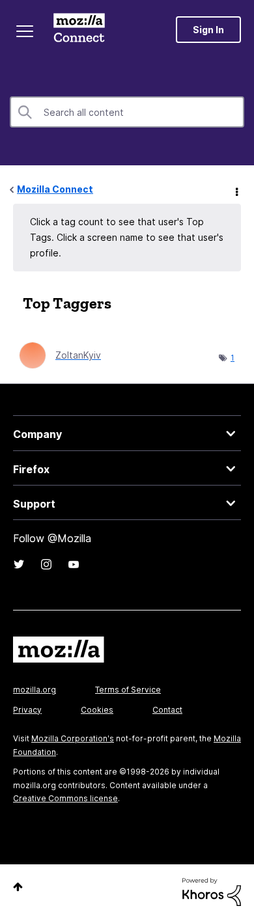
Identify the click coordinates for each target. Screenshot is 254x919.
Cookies (97, 710)
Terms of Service (128, 689)
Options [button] (235, 190)
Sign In (208, 29)
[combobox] (127, 112)
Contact (167, 710)
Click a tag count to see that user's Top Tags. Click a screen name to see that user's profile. (126, 237)
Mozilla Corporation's (72, 738)
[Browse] (24, 31)
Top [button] (18, 887)
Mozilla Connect (79, 29)
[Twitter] (19, 564)
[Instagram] (46, 564)
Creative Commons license (65, 798)
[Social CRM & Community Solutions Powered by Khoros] (211, 890)
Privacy (27, 710)
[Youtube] (73, 564)
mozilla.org (34, 689)
